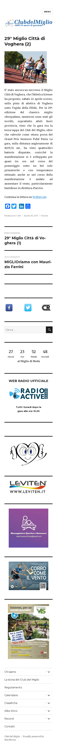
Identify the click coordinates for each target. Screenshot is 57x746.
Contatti (9, 726)
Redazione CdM (12, 215)
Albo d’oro (10, 710)
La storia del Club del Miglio (21, 679)
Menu (47, 11)
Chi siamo (10, 671)
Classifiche (10, 703)
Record (9, 718)
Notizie (44, 215)
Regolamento (13, 687)
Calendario (11, 695)
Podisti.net (39, 197)
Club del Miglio (12, 736)
